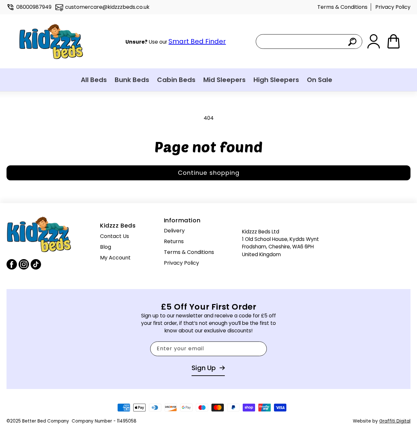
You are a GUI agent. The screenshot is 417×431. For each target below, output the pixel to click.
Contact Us (114, 236)
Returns (174, 241)
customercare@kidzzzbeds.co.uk (107, 7)
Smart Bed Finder (197, 41)
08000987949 (33, 7)
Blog (105, 246)
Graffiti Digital (394, 421)
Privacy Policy (392, 7)
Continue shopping (208, 173)
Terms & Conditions (342, 7)
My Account (115, 257)
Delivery (174, 230)
